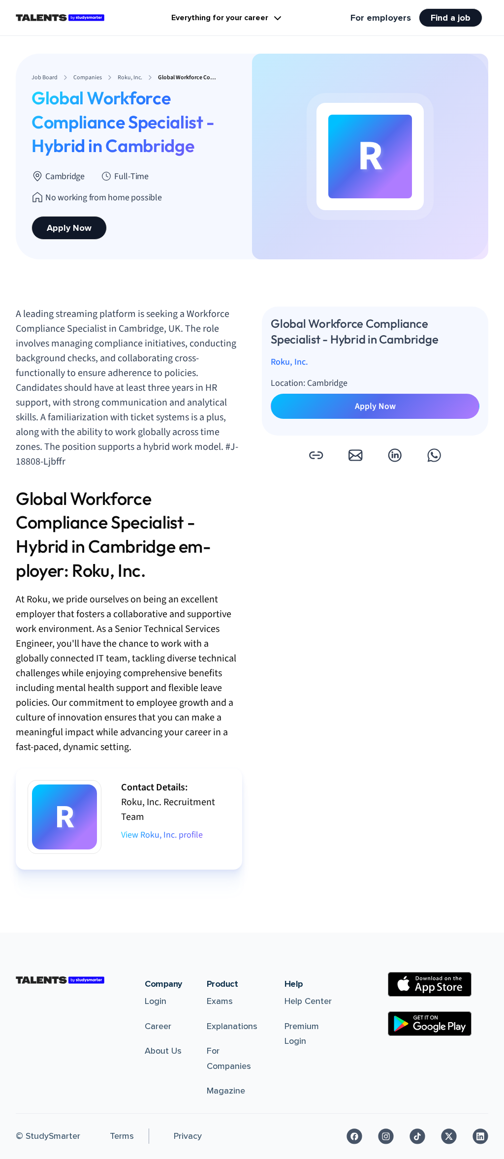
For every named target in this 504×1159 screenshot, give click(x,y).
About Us (163, 1050)
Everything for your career (219, 18)
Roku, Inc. (289, 362)
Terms (122, 1135)
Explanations (232, 1026)
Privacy (188, 1135)
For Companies (229, 1058)
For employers (380, 17)
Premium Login (301, 1034)
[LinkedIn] (480, 1136)
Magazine (226, 1090)
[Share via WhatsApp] (434, 455)
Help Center (308, 1001)
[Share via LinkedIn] (395, 455)
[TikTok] (417, 1136)
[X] (449, 1136)
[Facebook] (354, 1136)
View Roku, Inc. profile (162, 835)
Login (155, 1001)
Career (158, 1026)
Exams (220, 1001)
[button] (316, 455)
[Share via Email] (355, 455)
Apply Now (69, 227)
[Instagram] (386, 1136)
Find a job (451, 17)
